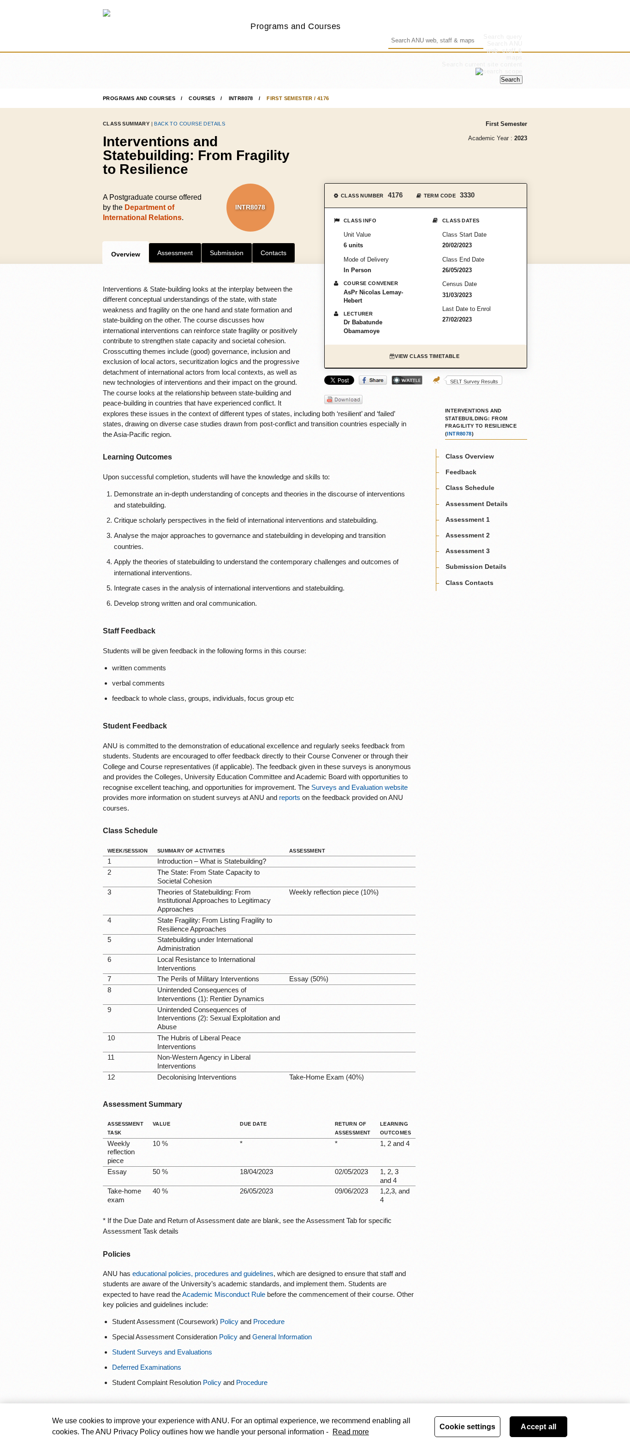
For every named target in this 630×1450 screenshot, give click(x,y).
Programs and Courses (295, 26)
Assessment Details (477, 503)
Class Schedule (470, 487)
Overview (125, 254)
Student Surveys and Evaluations (162, 1352)
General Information (282, 1337)
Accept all (538, 1427)
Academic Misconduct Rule (223, 1294)
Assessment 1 (468, 519)
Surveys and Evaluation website (359, 787)
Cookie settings (467, 1427)
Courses (202, 98)
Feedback (461, 472)
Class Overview (470, 456)
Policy (229, 1321)
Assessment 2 (468, 535)
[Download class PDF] (343, 400)
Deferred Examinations (146, 1367)
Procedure (269, 1321)
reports (290, 797)
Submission (227, 253)
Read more (351, 1432)
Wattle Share (407, 380)
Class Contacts (469, 582)
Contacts (273, 253)
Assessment (175, 253)
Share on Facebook (373, 380)
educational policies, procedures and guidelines (202, 1273)
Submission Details (476, 566)
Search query (503, 36)
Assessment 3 (468, 551)
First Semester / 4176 (298, 98)
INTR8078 (241, 98)
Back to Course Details (189, 123)
